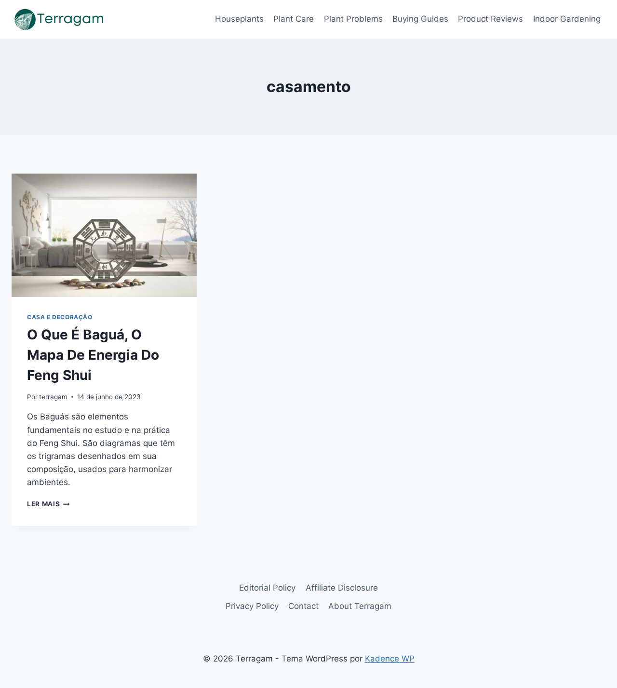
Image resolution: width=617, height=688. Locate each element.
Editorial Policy (267, 588)
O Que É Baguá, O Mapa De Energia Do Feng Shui (93, 354)
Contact (303, 606)
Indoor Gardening (567, 19)
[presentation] (104, 235)
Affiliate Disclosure (342, 588)
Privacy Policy (252, 606)
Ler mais (48, 504)
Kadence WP (390, 658)
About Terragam (359, 606)
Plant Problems (353, 19)
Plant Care (293, 19)
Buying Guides (420, 19)
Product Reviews (490, 19)
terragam (53, 397)
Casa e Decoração (60, 317)
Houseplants (239, 19)
